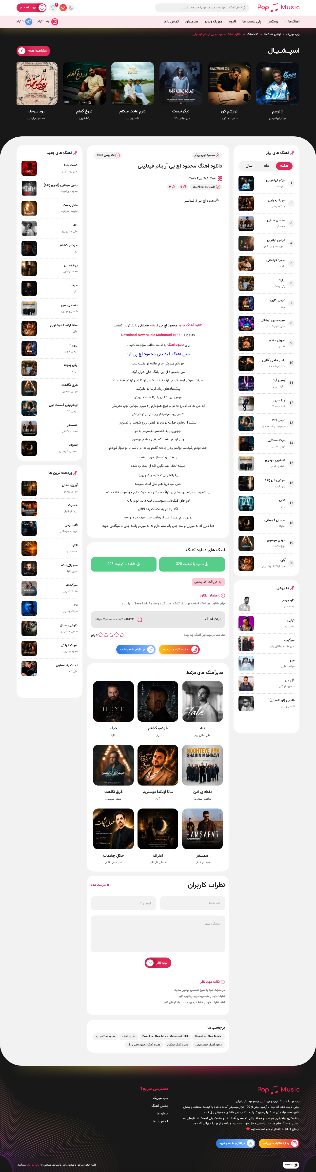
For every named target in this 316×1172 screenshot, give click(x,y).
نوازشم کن (229, 111)
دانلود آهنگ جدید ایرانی (209, 1045)
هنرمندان (191, 21)
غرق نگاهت (113, 792)
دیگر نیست (181, 111)
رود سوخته (36, 111)
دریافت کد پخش (206, 582)
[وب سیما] (291, 1164)
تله (202, 728)
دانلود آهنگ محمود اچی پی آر (144, 1045)
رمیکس (273, 21)
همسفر (202, 856)
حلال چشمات (113, 856)
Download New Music (138, 335)
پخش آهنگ (159, 1105)
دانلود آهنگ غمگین (177, 1045)
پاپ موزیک (292, 34)
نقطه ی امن (202, 792)
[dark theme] (70, 7)
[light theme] (62, 7)
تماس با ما (171, 21)
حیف (113, 728)
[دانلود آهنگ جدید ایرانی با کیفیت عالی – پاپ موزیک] (278, 7)
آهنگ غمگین (208, 178)
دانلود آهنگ (175, 345)
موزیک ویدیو (213, 21)
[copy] (139, 619)
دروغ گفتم (84, 111)
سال (249, 166)
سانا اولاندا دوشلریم (158, 792)
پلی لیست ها (251, 21)
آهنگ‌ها (293, 21)
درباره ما (162, 1113)
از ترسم (277, 111)
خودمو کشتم (158, 728)
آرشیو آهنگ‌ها (272, 34)
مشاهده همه (37, 51)
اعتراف (158, 856)
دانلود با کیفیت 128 (122, 564)
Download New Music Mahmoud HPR (165, 1037)
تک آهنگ (252, 34)
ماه (266, 166)
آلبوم (232, 21)
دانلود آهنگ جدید (190, 325)
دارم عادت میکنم (132, 111)
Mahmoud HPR (167, 335)
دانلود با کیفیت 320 (190, 564)
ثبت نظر (162, 963)
